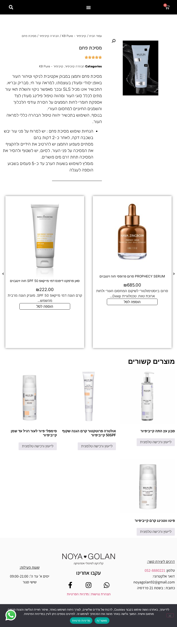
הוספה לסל (132, 302)
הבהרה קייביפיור (49, 36)
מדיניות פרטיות (81, 620)
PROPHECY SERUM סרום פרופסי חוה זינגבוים (132, 276)
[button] (88, 7)
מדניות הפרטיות (78, 594)
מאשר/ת (102, 620)
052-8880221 (155, 570)
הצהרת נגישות (100, 594)
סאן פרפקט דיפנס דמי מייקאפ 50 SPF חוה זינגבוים (45, 281)
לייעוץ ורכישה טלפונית (155, 442)
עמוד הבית (95, 36)
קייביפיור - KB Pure (74, 36)
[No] (170, 615)
